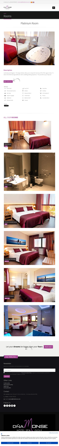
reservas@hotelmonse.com (24, 2)
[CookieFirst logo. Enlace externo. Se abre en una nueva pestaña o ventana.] (1, 434)
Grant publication (7, 387)
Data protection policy (8, 384)
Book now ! (9, 81)
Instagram (12, 406)
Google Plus (14, 406)
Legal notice (6, 386)
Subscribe (7, 376)
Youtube (9, 406)
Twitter (7, 406)
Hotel (5, 13)
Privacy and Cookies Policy (26, 372)
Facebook (5, 406)
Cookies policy (7, 383)
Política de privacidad (53, 432)
